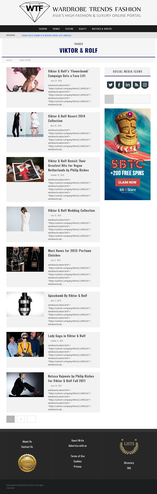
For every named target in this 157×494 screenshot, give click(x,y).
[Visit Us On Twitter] (110, 88)
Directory (129, 463)
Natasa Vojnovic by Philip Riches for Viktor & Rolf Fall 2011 (71, 378)
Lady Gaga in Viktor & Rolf (67, 335)
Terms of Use (78, 456)
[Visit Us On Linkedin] (127, 88)
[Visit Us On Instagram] (144, 88)
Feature (69, 28)
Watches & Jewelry (102, 28)
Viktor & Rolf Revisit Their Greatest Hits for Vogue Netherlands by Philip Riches (68, 165)
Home (9, 60)
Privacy (77, 466)
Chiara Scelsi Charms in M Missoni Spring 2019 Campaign (46, 35)
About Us (27, 441)
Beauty (82, 28)
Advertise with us (78, 446)
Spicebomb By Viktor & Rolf (67, 295)
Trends (56, 28)
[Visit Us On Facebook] (119, 88)
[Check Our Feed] (136, 88)
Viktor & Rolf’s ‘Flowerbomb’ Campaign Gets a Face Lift (68, 73)
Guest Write (77, 440)
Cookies (78, 461)
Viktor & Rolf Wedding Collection (71, 210)
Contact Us (27, 447)
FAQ (129, 468)
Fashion (43, 28)
